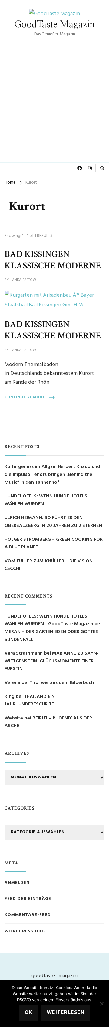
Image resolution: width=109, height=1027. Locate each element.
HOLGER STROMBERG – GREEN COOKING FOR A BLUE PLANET (54, 543)
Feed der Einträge (28, 899)
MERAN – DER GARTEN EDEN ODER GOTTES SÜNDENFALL (51, 636)
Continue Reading (25, 397)
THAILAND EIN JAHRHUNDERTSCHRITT (30, 701)
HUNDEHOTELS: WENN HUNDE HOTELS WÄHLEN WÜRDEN (46, 500)
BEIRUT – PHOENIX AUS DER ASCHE (48, 722)
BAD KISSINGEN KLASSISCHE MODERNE (53, 260)
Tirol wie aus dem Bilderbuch (62, 683)
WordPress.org (25, 931)
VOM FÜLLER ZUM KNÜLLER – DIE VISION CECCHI (49, 565)
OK (29, 1012)
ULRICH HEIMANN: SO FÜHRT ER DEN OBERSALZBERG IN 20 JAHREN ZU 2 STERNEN (53, 522)
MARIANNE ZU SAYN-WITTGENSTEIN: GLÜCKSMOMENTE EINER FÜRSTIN (52, 661)
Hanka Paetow (23, 280)
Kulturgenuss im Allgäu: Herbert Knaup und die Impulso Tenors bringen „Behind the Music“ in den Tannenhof (52, 474)
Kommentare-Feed (28, 915)
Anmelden (17, 883)
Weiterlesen (65, 1012)
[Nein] (101, 1004)
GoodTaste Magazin (54, 24)
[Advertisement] (54, 95)
